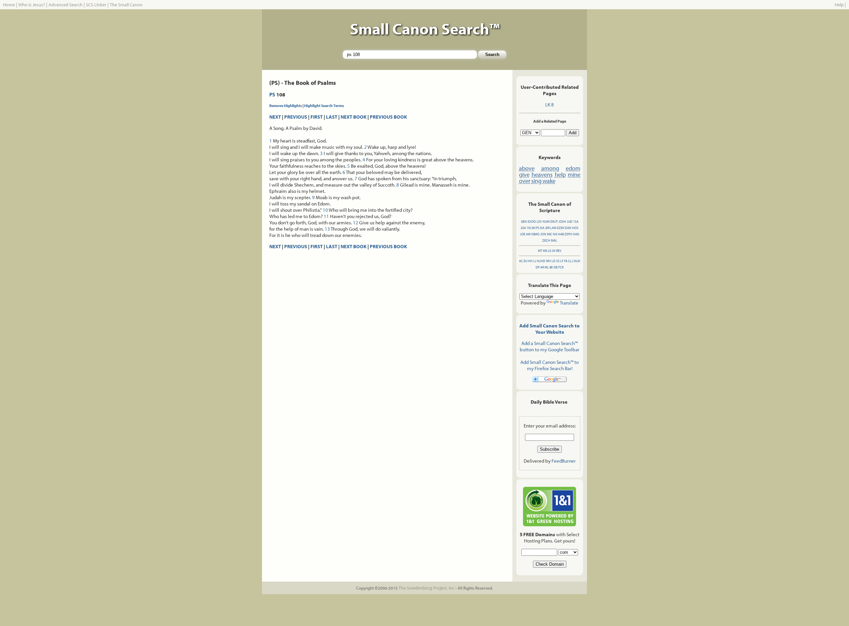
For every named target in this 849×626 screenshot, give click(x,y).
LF (561, 261)
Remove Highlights (285, 105)
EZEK (560, 228)
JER (547, 228)
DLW (577, 261)
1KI (529, 228)
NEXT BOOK (353, 117)
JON (543, 234)
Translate (569, 303)
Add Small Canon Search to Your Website (549, 328)
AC (521, 261)
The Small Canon (126, 5)
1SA (575, 221)
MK (545, 251)
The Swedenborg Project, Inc (426, 588)
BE (551, 267)
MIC (549, 234)
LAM (553, 228)
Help (839, 5)
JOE (522, 234)
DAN (568, 228)
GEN (524, 221)
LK (549, 251)
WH (548, 261)
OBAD (535, 234)
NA (555, 234)
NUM (546, 221)
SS (557, 261)
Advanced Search (65, 5)
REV (558, 251)
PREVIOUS (295, 117)
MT (540, 251)
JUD (569, 221)
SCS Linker (96, 5)
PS (272, 94)
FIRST (316, 117)
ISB (555, 267)
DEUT (554, 221)
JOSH (562, 221)
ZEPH (568, 234)
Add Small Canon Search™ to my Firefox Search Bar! (549, 365)
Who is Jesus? (31, 5)
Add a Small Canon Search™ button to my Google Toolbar (549, 346)
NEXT (275, 117)
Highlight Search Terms (324, 105)
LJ (534, 261)
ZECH (546, 240)
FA (565, 261)
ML (547, 267)
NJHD (541, 261)
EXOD (532, 221)
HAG (576, 234)
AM (528, 234)
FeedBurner (564, 461)
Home (9, 5)
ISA (542, 228)
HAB (561, 234)
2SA (523, 228)
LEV (539, 221)
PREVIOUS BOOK (388, 117)
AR (542, 267)
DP (538, 267)
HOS (575, 228)
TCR (560, 267)
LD (553, 261)
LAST (331, 117)
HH (530, 261)
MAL (554, 240)
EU (525, 261)
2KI (533, 228)
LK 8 (549, 104)
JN (553, 251)
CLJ (570, 261)
